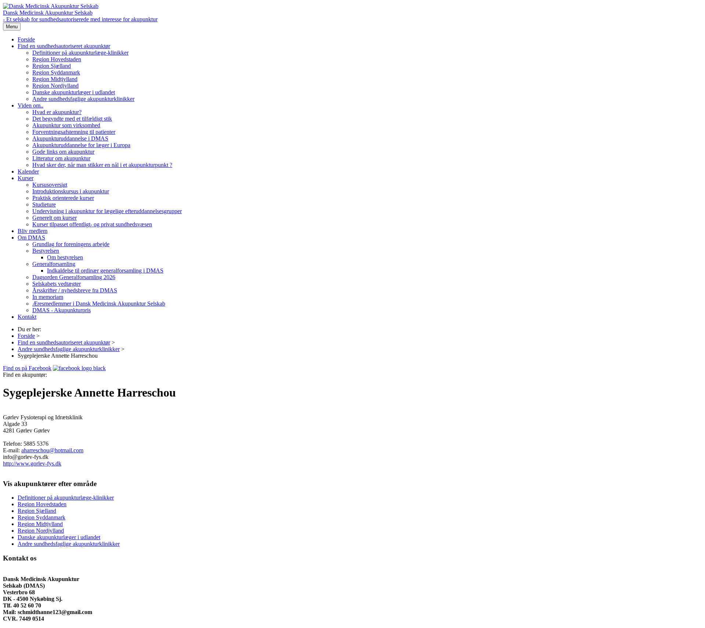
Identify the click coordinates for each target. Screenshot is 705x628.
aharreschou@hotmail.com (52, 450)
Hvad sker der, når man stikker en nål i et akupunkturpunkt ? (102, 165)
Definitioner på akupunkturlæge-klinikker (80, 53)
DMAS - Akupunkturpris (61, 310)
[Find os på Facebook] (79, 368)
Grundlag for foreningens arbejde (70, 244)
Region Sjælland (51, 66)
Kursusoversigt (49, 185)
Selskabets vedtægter (56, 284)
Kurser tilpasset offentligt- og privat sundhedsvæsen (92, 224)
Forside (26, 39)
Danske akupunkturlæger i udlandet (73, 92)
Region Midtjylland (54, 79)
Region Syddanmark (56, 72)
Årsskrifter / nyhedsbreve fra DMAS (74, 290)
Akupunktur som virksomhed (66, 125)
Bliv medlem (32, 231)
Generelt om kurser (54, 218)
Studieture (44, 204)
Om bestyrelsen (65, 257)
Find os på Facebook (27, 368)
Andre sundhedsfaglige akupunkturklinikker (83, 99)
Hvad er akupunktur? (57, 112)
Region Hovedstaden (56, 59)
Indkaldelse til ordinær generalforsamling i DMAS (105, 270)
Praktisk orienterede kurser (63, 198)
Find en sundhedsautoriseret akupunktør (64, 46)
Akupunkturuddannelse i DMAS (70, 138)
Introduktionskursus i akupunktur (70, 191)
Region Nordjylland (55, 86)
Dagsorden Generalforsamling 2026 (73, 277)
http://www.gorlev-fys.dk (32, 463)
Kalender (28, 171)
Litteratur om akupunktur (61, 158)
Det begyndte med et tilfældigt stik (72, 119)
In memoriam (47, 297)
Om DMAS (31, 237)
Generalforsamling (53, 264)
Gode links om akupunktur (63, 152)
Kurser (25, 178)
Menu (12, 26)
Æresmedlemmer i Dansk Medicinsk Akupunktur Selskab (98, 303)
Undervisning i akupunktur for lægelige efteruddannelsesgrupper (107, 211)
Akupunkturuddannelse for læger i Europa (81, 145)
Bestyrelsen (45, 251)
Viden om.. (30, 105)
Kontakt (27, 317)
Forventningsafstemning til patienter (73, 132)
